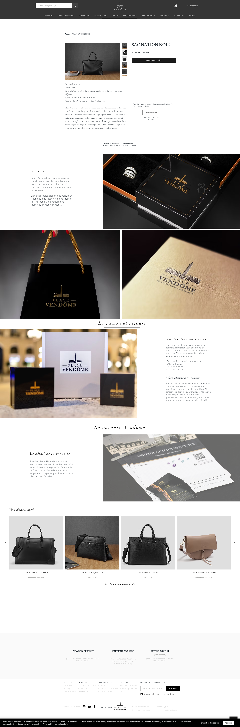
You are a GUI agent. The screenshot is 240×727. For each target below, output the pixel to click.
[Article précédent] (5, 542)
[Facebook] (94, 706)
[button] (175, 5)
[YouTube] (89, 706)
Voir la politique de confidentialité (55, 724)
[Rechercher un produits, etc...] (75, 5)
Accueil (68, 34)
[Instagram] (84, 706)
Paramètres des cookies (209, 723)
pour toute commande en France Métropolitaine (160, 660)
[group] (120, 547)
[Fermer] (237, 723)
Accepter (228, 723)
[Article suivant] (234, 542)
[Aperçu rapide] (36, 542)
